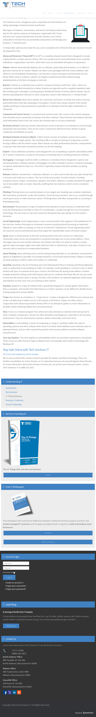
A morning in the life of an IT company (18, 612)
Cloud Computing (13, 404)
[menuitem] (45, 13)
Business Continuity (14, 400)
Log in (9, 577)
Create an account (13, 582)
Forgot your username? (15, 586)
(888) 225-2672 (19, 653)
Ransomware (11, 392)
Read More (11, 625)
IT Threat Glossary (14, 396)
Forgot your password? (15, 589)
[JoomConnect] (84, 713)
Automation (11, 388)
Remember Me (8, 572)
